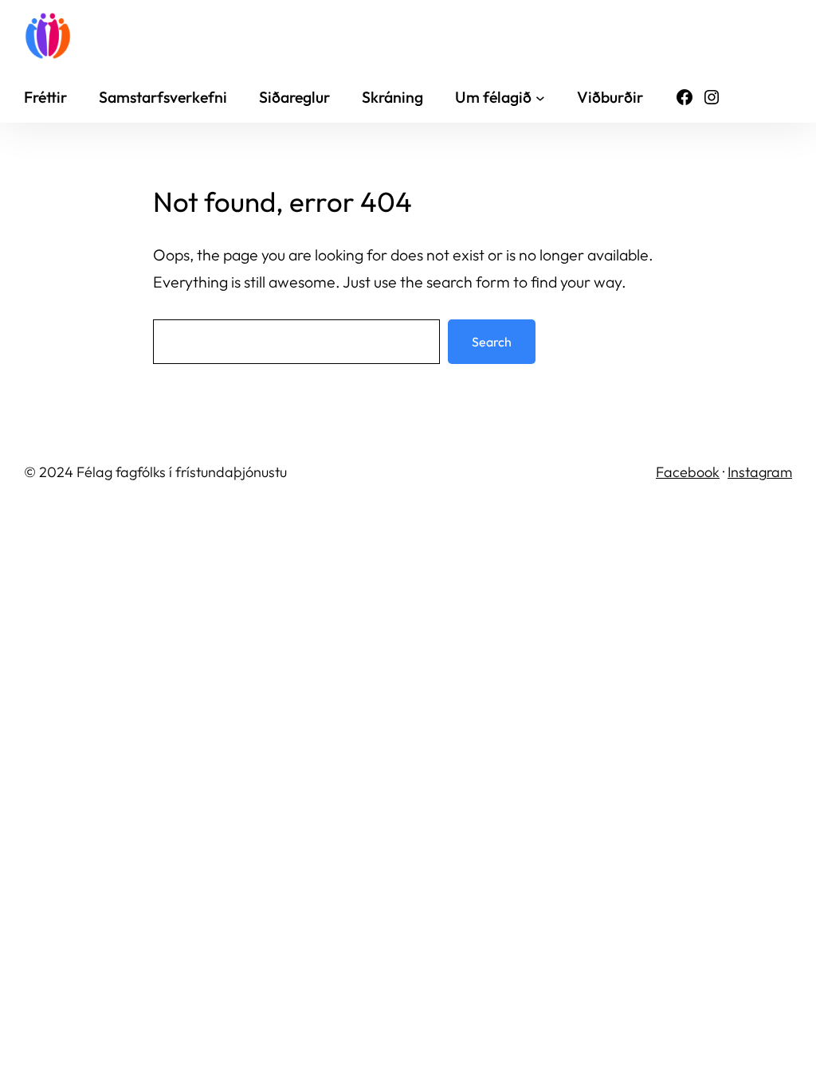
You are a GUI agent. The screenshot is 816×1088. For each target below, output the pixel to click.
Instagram (760, 472)
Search (492, 342)
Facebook (688, 472)
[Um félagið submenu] (540, 97)
